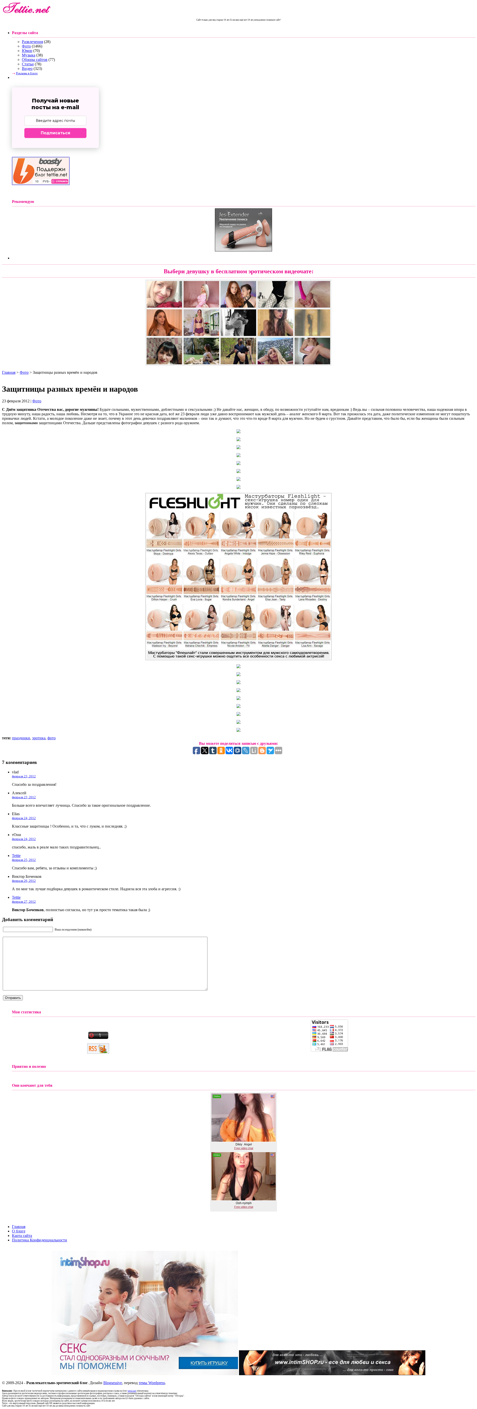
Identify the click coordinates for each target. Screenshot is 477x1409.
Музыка (28, 55)
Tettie (16, 855)
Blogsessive (112, 1383)
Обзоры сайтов (34, 59)
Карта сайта (22, 1235)
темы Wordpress (152, 1383)
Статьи (28, 64)
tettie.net (132, 1391)
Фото (26, 46)
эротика (38, 738)
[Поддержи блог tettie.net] (41, 184)
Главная (8, 372)
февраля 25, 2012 (24, 860)
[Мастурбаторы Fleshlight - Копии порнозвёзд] (238, 659)
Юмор (27, 50)
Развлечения (32, 42)
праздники (21, 738)
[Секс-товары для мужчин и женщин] (332, 1374)
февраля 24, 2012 (24, 818)
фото (51, 738)
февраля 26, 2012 (24, 881)
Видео (27, 68)
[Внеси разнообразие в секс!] (145, 1374)
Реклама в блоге (27, 73)
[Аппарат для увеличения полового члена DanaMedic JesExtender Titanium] (243, 250)
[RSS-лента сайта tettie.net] (98, 1052)
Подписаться (55, 133)
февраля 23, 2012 (24, 776)
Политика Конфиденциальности (39, 1240)
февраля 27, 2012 (24, 901)
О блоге (18, 1231)
